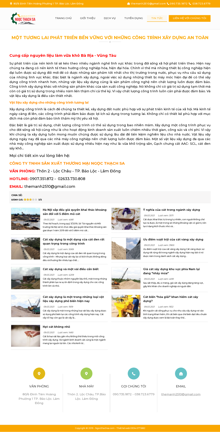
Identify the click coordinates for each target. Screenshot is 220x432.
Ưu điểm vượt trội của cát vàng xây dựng (173, 239)
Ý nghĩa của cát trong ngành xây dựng (171, 209)
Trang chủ (63, 18)
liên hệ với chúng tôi (189, 18)
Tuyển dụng (133, 18)
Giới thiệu (87, 18)
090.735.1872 (179, 3)
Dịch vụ (110, 18)
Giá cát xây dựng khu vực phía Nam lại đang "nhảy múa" (171, 271)
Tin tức (157, 18)
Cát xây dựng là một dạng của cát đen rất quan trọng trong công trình (73, 241)
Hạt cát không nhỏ (56, 326)
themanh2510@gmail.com (148, 3)
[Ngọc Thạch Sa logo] (26, 18)
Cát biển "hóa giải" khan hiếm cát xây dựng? (170, 299)
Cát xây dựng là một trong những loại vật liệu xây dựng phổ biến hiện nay (73, 299)
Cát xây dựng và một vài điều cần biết (70, 269)
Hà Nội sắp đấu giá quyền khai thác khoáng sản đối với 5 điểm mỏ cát (75, 212)
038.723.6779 (201, 3)
